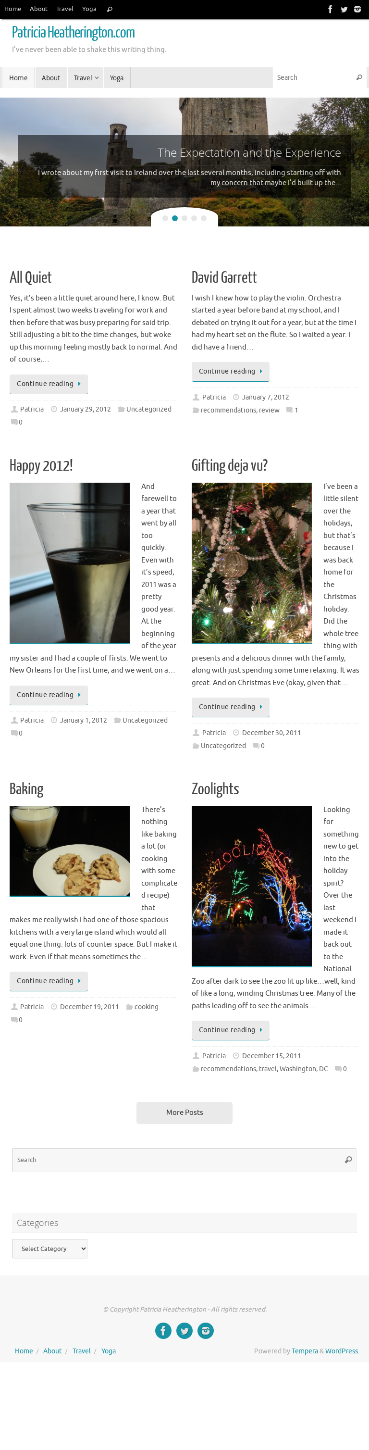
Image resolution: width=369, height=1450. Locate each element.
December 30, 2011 (271, 733)
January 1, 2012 (83, 720)
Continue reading (45, 384)
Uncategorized (149, 409)
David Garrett (224, 278)
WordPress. (342, 1351)
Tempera (305, 1351)
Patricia (32, 409)
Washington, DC (304, 1069)
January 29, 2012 (85, 409)
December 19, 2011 (89, 1007)
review (269, 410)
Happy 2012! (41, 466)
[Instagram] (357, 9)
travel (268, 1069)
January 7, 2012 (265, 397)
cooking (147, 1007)
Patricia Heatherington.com (73, 32)
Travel (65, 9)
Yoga (89, 9)
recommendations (228, 410)
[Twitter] (344, 9)
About (39, 9)
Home (12, 9)
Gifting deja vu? (230, 466)
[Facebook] (330, 9)
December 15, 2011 (271, 1056)
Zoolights (215, 789)
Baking (26, 789)
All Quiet (31, 278)
